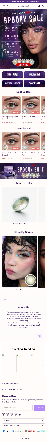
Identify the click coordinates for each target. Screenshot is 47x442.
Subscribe (39, 408)
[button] (3, 6)
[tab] (16, 68)
